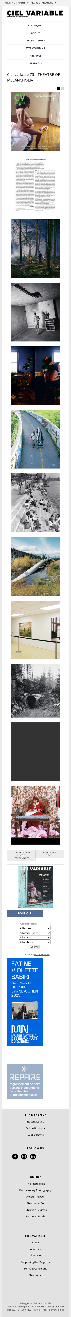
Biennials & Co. (35, 1203)
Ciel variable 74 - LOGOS (49, 854)
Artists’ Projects (35, 1197)
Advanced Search (42, 954)
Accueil (8, 2)
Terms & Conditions (35, 1268)
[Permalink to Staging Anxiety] (35, 185)
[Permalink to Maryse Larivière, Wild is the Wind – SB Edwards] (35, 751)
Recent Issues (35, 1121)
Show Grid (58, 88)
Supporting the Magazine (36, 1262)
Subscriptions (35, 1134)
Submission (36, 1249)
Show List (62, 88)
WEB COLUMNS (35, 48)
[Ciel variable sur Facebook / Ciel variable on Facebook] (15, 1158)
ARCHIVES (35, 55)
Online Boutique (35, 1128)
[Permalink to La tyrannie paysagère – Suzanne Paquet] (35, 439)
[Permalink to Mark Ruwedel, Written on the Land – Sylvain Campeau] (35, 691)
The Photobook (35, 1183)
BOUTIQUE (34, 25)
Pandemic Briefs (35, 1216)
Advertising (35, 1255)
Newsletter (35, 1275)
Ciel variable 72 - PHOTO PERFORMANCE (21, 855)
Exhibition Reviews (35, 1210)
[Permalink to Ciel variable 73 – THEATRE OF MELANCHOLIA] (35, 121)
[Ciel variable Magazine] (35, 17)
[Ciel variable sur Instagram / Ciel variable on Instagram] (24, 1158)
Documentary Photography (35, 1190)
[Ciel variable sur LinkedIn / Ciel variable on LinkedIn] (33, 1158)
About (35, 33)
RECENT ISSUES (35, 40)
